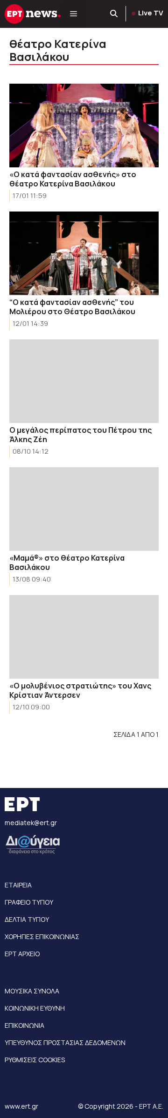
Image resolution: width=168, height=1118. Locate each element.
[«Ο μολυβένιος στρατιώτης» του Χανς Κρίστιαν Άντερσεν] (84, 637)
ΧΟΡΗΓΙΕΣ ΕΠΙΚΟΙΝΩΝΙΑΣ (42, 936)
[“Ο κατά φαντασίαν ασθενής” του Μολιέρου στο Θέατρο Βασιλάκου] (84, 253)
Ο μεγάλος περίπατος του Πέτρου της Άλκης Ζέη (80, 434)
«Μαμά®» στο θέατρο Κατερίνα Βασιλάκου (67, 562)
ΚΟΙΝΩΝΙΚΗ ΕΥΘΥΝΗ (35, 1008)
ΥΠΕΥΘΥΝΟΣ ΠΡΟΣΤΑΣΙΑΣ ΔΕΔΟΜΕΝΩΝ (65, 1042)
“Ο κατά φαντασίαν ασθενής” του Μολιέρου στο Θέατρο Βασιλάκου (72, 307)
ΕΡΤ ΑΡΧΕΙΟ (22, 953)
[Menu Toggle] (73, 13)
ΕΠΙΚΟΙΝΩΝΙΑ (24, 1025)
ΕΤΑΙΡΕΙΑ (18, 884)
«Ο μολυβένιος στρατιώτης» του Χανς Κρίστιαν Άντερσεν (80, 690)
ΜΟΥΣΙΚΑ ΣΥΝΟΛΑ (32, 990)
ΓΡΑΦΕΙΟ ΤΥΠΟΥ (29, 902)
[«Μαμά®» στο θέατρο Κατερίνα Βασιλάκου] (84, 509)
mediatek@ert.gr (31, 822)
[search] (114, 14)
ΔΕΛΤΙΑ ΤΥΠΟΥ (27, 919)
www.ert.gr (21, 1106)
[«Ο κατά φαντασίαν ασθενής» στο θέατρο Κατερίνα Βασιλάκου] (84, 125)
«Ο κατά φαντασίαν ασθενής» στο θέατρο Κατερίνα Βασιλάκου (72, 179)
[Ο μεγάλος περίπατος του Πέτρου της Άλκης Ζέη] (84, 381)
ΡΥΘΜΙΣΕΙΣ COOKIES (35, 1059)
